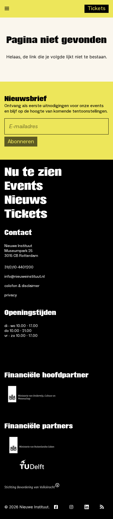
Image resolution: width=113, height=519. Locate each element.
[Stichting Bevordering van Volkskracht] (31, 486)
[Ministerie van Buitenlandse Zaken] (31, 445)
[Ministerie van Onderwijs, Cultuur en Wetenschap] (31, 394)
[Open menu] (7, 8)
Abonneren (21, 141)
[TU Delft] (31, 466)
